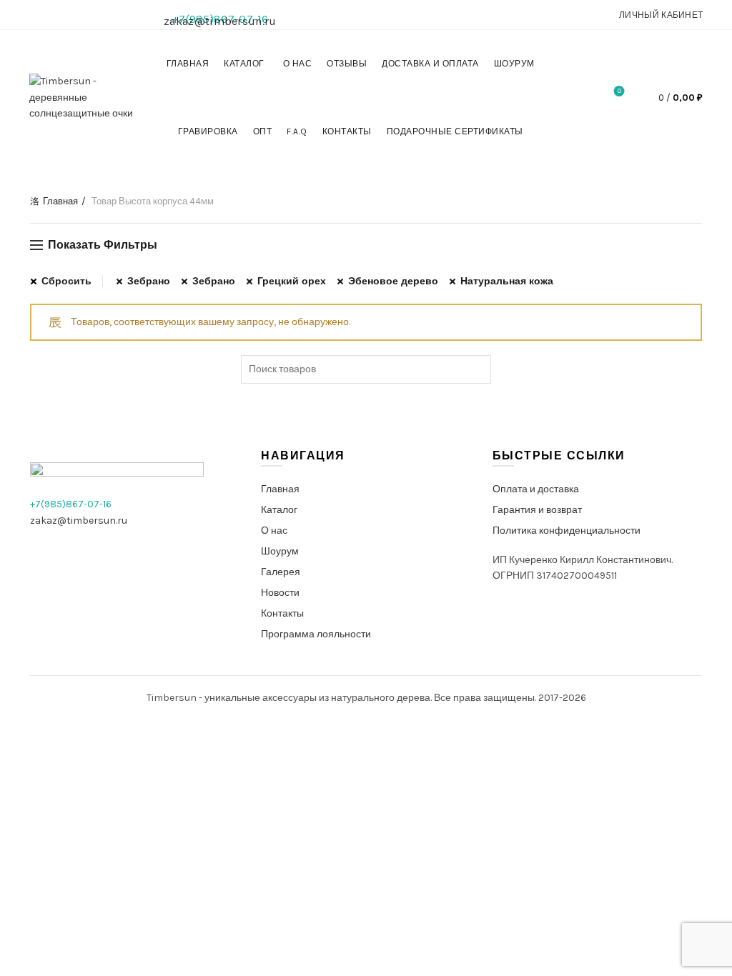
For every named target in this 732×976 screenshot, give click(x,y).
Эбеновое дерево (393, 281)
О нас (297, 64)
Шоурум (514, 64)
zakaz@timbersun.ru (220, 21)
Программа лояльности (316, 634)
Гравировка (208, 131)
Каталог (244, 64)
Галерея (280, 572)
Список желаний (619, 91)
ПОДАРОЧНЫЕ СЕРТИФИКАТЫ (455, 131)
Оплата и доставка (536, 489)
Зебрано (148, 281)
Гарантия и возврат (537, 510)
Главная (188, 64)
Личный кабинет (661, 15)
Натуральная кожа (506, 281)
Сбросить (66, 281)
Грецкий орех (291, 281)
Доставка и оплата (430, 64)
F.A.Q (297, 131)
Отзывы (347, 64)
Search (477, 369)
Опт (262, 131)
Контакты (347, 131)
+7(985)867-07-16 (71, 504)
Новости (280, 593)
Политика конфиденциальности (566, 530)
